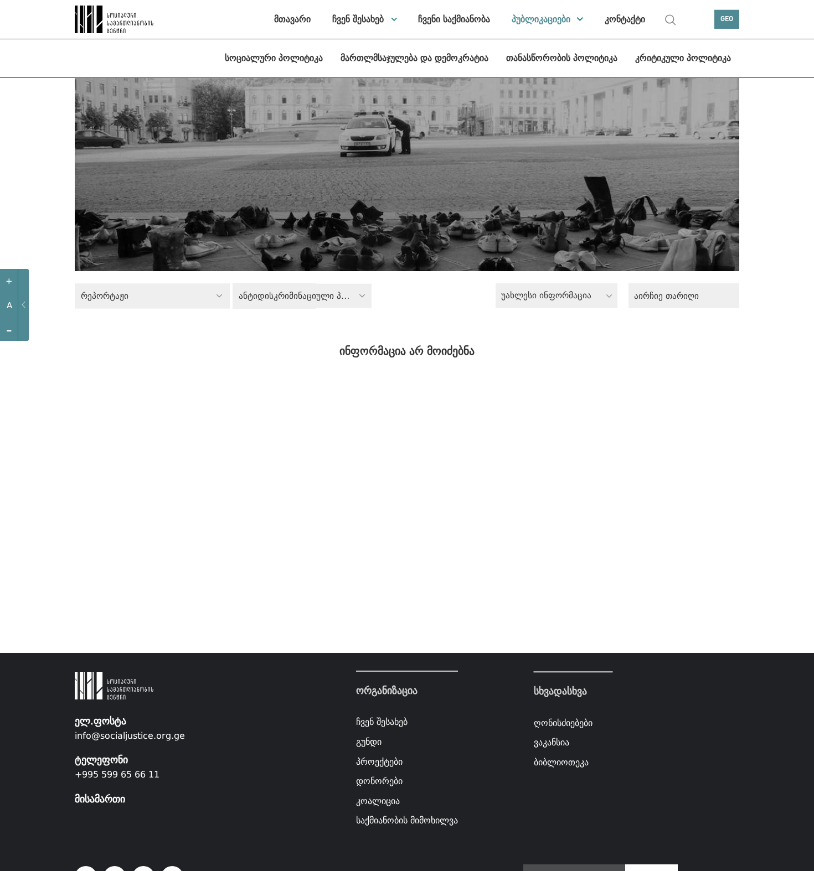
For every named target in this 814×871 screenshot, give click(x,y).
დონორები (379, 781)
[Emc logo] (113, 19)
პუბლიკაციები (541, 19)
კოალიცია (378, 801)
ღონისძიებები (563, 723)
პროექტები (379, 761)
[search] (670, 20)
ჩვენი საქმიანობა (454, 19)
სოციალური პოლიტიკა (274, 58)
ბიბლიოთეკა (561, 762)
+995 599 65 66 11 (117, 774)
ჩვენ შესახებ (358, 19)
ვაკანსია (551, 742)
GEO (726, 19)
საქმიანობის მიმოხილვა (407, 820)
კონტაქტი (625, 19)
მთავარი (292, 19)
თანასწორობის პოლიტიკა (561, 58)
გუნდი (369, 742)
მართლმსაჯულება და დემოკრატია (414, 58)
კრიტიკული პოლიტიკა (683, 58)
